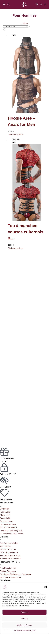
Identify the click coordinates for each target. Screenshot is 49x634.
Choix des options (15, 134)
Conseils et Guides (8, 549)
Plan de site (5, 515)
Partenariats (5, 512)
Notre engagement (8, 524)
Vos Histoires (5, 546)
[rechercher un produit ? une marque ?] (8, 4)
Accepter (24, 612)
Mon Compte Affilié (8, 568)
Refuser (24, 619)
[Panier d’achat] (37, 4)
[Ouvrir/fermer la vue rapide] (14, 35)
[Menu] (4, 4)
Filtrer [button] (26, 23)
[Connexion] (45, 4)
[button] (45, 587)
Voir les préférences (24, 625)
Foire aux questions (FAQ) (11, 531)
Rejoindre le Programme (10, 577)
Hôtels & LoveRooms (9, 552)
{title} (34, 631)
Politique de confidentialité (23, 631)
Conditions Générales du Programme (15, 574)
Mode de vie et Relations (10, 559)
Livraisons (4, 509)
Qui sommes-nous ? (8, 528)
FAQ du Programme (8, 571)
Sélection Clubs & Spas (10, 556)
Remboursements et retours (11, 534)
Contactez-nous (6, 521)
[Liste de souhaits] (41, 4)
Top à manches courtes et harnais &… (25, 231)
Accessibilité (5, 518)
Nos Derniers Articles (9, 543)
